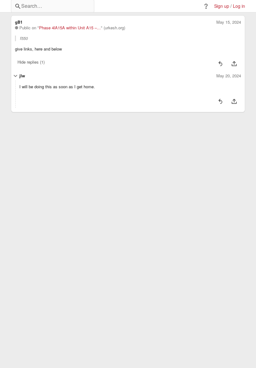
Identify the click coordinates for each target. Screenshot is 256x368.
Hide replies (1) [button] (31, 62)
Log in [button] (239, 6)
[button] (206, 6)
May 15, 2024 (228, 22)
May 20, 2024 (228, 76)
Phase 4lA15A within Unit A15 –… (70, 28)
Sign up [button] (221, 6)
